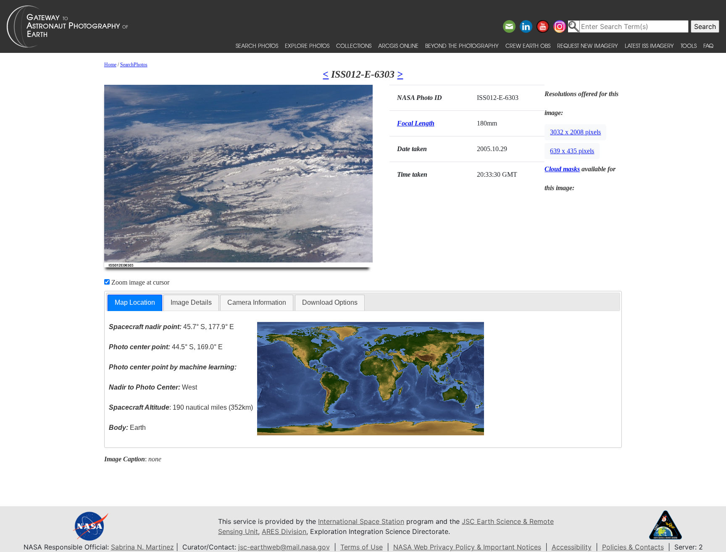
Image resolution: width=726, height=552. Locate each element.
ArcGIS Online (398, 46)
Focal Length (415, 123)
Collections (353, 46)
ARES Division (284, 531)
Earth (127, 427)
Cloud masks (562, 169)
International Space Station (361, 521)
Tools (689, 46)
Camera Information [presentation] (256, 302)
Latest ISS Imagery (649, 46)
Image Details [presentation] (191, 302)
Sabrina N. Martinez (142, 547)
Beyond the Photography (462, 46)
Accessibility (572, 547)
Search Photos (257, 46)
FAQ (708, 46)
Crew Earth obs (527, 46)
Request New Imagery (587, 46)
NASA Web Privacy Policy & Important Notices (467, 547)
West (153, 387)
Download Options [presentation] (330, 302)
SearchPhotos (133, 65)
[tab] (135, 303)
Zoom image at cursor (139, 282)
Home (110, 65)
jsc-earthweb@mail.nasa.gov (284, 547)
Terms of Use (361, 547)
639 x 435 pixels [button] (572, 150)
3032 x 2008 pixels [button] (575, 132)
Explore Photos (307, 46)
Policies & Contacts (633, 547)
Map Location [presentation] (135, 302)
